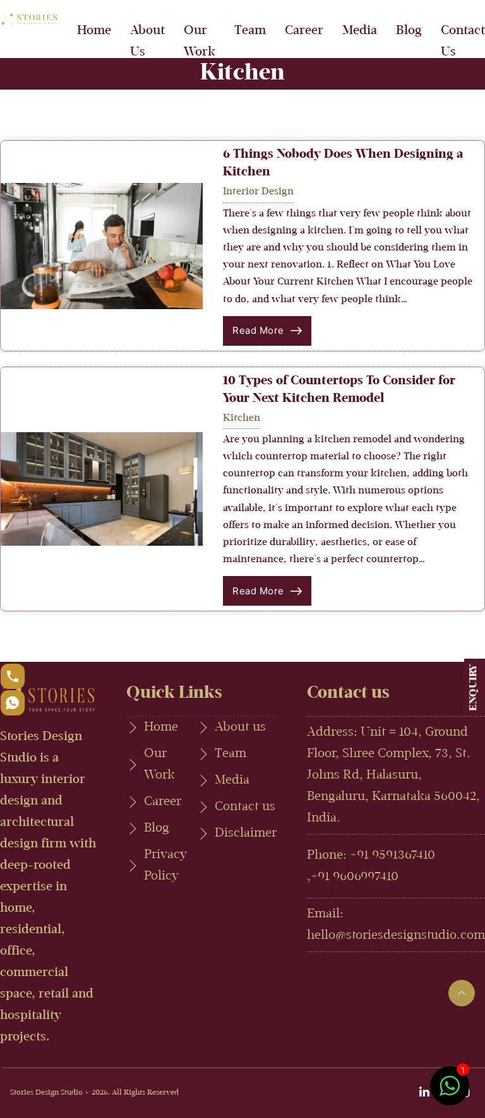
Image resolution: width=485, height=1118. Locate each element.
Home (94, 31)
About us (240, 727)
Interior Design (258, 192)
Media (359, 31)
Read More (258, 330)
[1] (450, 1092)
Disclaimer (246, 833)
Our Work (199, 42)
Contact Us (463, 42)
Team (250, 31)
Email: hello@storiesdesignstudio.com (396, 925)
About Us (147, 42)
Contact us (245, 807)
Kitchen (241, 418)
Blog (409, 31)
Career (304, 31)
